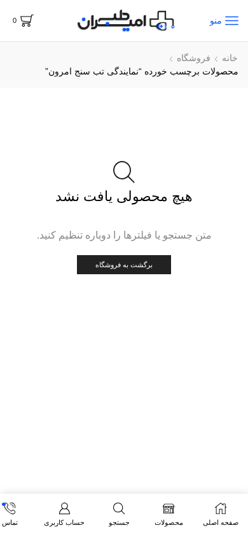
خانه (230, 58)
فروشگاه (193, 58)
